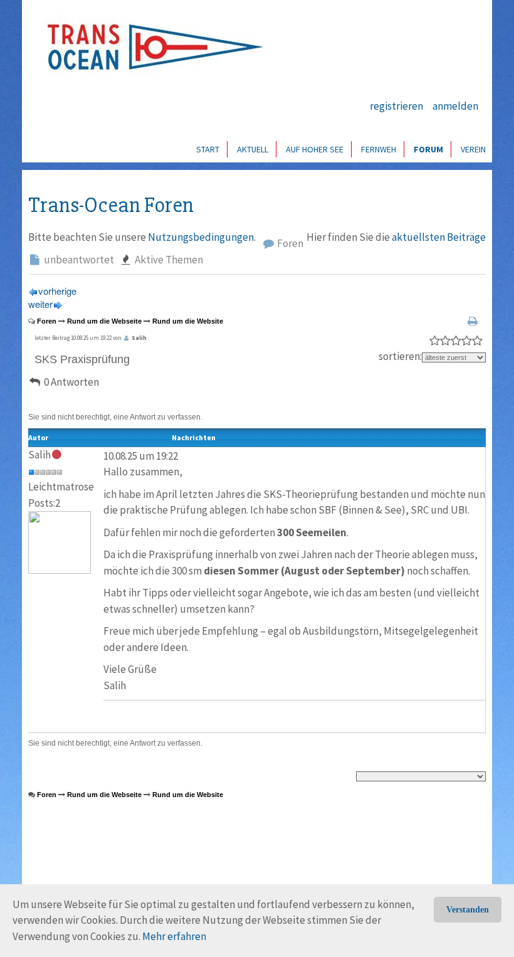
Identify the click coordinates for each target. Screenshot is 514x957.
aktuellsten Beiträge (439, 237)
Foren (289, 243)
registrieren (396, 106)
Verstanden (467, 909)
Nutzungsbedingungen (201, 237)
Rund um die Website (187, 321)
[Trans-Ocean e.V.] (151, 47)
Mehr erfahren (174, 936)
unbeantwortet (78, 260)
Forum (428, 149)
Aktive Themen (168, 260)
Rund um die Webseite (104, 321)
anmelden (455, 106)
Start (207, 149)
